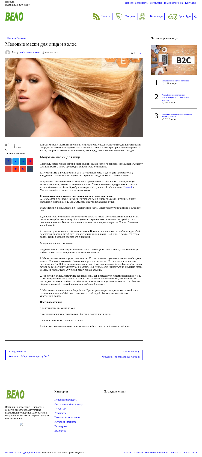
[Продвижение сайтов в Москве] (174, 59)
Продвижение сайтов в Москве (175, 81)
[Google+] (8, 169)
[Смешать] (23, 169)
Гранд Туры (60, 408)
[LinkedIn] (23, 161)
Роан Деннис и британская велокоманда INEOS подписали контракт (175, 97)
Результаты (60, 413)
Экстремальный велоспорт (68, 404)
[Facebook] (8, 161)
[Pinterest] (30, 161)
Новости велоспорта (65, 399)
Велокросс (60, 430)
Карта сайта (190, 452)
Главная (127, 452)
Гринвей (128, 187)
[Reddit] (15, 169)
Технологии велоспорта (67, 417)
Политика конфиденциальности (151, 452)
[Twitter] (15, 161)
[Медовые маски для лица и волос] (74, 97)
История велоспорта (65, 421)
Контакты (176, 452)
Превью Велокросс (17, 38)
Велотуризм (60, 426)
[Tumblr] (30, 169)
